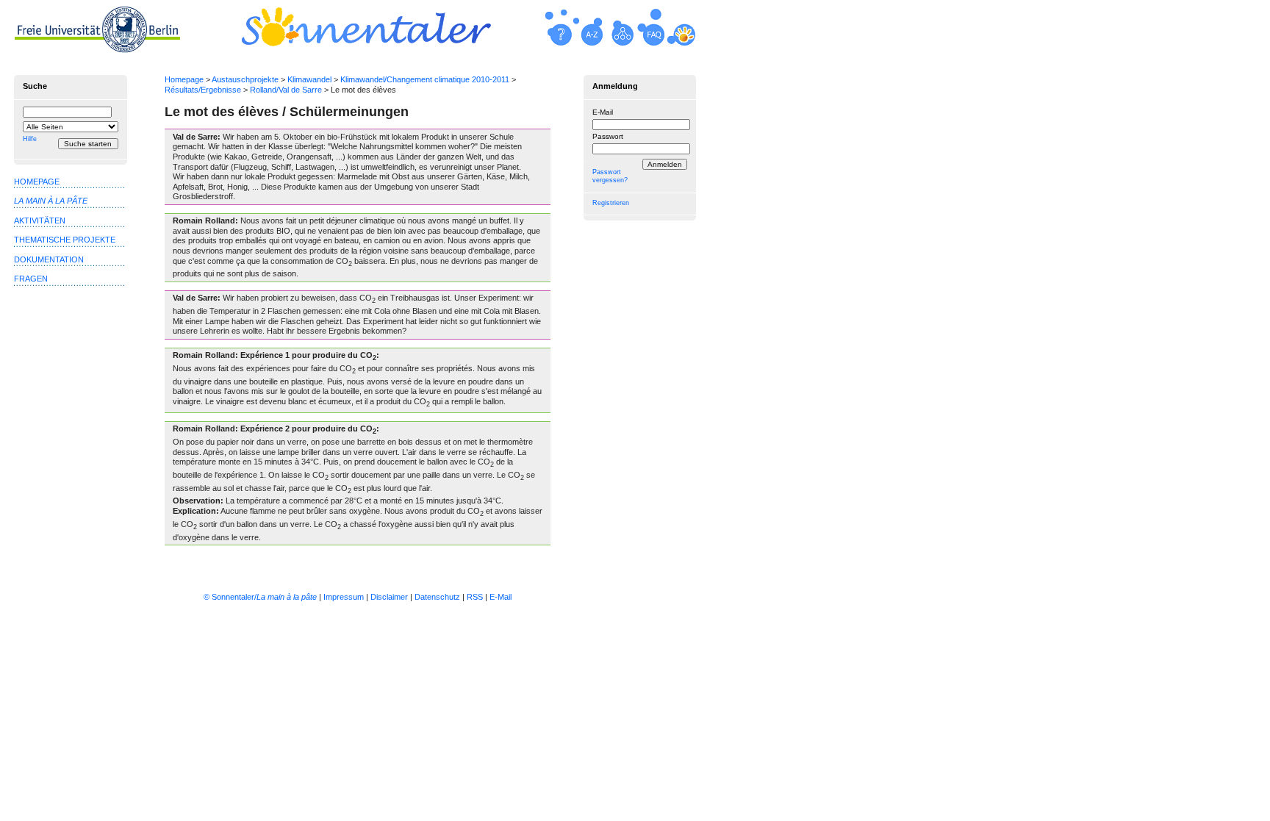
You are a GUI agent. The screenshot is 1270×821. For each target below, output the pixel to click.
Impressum (343, 596)
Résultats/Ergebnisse (203, 89)
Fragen (31, 278)
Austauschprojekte (245, 79)
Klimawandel (309, 79)
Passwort (607, 136)
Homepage (184, 79)
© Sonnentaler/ (260, 596)
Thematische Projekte (64, 239)
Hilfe (30, 139)
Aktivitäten (39, 220)
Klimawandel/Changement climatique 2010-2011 (424, 79)
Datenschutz (437, 596)
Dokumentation (49, 259)
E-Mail (602, 112)
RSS (475, 596)
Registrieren (610, 203)
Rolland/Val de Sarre (286, 89)
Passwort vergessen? (610, 176)
